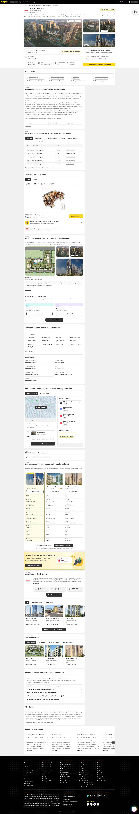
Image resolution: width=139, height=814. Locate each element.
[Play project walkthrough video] (70, 267)
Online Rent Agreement (84, 776)
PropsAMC (44, 778)
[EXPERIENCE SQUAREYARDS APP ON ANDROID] (92, 796)
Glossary (99, 764)
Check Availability (70, 150)
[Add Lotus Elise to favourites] (42, 647)
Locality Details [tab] (44, 393)
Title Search (81, 766)
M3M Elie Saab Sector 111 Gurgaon (112, 740)
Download (40, 313)
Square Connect (64, 766)
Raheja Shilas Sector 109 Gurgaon (61, 744)
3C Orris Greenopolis (70, 486)
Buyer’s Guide (100, 772)
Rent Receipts (82, 778)
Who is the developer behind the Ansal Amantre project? (42, 692)
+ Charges (42, 50)
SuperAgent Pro (64, 782)
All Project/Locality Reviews (85, 774)
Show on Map (41, 407)
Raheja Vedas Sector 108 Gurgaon (61, 742)
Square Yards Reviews (29, 772)
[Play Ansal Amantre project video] (99, 40)
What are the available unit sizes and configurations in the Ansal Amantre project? (48, 678)
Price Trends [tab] (38, 138)
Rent (24, 2)
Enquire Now (35, 491)
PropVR (44, 776)
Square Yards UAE (46, 764)
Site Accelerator (64, 770)
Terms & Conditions (28, 781)
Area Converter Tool (83, 786)
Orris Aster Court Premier (52, 486)
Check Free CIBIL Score (84, 780)
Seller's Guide (100, 774)
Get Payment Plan (77, 216)
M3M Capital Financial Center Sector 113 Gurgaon (113, 746)
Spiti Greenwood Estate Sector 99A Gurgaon (36, 748)
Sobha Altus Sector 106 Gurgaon (85, 746)
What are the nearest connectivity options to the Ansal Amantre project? (46, 696)
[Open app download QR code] (136, 11)
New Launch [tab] (42, 642)
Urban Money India (46, 768)
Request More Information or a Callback (100, 64)
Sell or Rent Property (121, 1)
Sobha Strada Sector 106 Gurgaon (111, 744)
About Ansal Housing (53, 594)
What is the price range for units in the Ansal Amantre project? (43, 699)
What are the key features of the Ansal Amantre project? (42, 689)
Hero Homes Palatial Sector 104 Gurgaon (87, 748)
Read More (28, 126)
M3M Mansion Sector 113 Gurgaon (86, 742)
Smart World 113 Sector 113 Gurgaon (112, 748)
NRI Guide (99, 778)
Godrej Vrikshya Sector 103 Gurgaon (86, 744)
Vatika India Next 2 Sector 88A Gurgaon (36, 737)
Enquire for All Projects (45, 545)
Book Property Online (47, 780)
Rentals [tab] (63, 138)
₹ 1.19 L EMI (41, 217)
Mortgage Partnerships (65, 780)
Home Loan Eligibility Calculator (86, 782)
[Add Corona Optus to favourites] (61, 647)
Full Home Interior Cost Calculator (86, 784)
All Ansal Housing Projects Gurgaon (53, 629)
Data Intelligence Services (66, 778)
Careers (25, 764)
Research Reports (101, 768)
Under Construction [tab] (37, 602)
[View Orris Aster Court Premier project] (54, 479)
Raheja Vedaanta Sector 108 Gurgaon (61, 746)
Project (28, 2)
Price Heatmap (82, 762)
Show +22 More (29, 351)
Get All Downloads (55, 320)
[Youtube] (94, 804)
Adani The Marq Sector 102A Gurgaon (112, 737)
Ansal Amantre (30, 486)
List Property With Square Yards (67, 764)
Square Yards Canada (47, 762)
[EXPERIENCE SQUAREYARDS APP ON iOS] (103, 796)
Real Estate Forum (101, 766)
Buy (20, 2)
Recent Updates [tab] (72, 138)
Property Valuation (83, 764)
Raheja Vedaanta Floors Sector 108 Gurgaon (62, 748)
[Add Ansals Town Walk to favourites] (42, 607)
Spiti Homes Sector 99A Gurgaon (35, 746)
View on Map (62, 445)
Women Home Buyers (102, 780)
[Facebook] (88, 804)
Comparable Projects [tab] (51, 138)
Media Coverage (27, 766)
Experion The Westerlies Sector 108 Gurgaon (62, 740)
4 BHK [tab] (35, 179)
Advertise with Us (64, 774)
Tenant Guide (100, 776)
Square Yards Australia (47, 766)
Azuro (43, 774)
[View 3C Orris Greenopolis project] (73, 479)
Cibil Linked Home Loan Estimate (71, 51)
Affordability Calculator (84, 772)
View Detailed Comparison (62, 545)
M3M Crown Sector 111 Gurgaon (85, 740)
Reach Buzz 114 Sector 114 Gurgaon (36, 744)
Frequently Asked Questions (30, 770)
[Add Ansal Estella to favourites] (81, 607)
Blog (98, 762)
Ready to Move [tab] (50, 602)
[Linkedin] (91, 804)
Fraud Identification (28, 785)
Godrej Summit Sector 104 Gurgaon (61, 737)
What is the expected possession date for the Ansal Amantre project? (45, 686)
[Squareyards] (4, 2)
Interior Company (46, 772)
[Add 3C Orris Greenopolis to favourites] (81, 647)
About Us (26, 762)
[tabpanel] (40, 261)
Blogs (34, 2)
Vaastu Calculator (83, 768)
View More (87, 60)
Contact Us (26, 774)
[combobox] (43, 439)
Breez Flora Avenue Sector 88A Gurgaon (36, 740)
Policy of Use (27, 783)
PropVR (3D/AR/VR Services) (67, 772)
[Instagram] (98, 804)
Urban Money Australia (47, 770)
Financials (26, 768)
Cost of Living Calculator (84, 770)
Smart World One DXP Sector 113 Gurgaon (87, 737)
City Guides (99, 770)
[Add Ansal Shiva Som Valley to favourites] (61, 607)
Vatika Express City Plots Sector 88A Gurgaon (36, 742)
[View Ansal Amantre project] (35, 479)
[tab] (36, 184)
